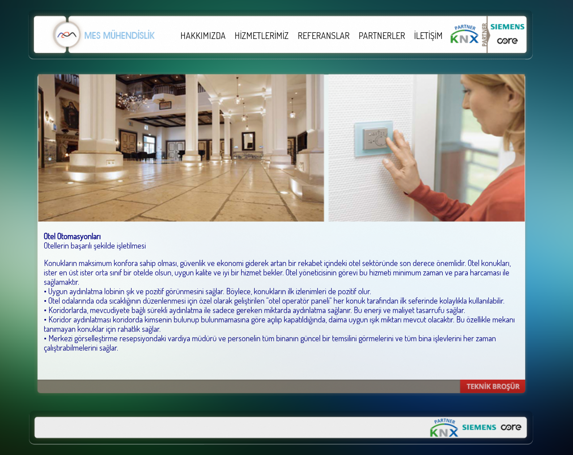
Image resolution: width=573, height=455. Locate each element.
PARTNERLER (382, 35)
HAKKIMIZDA (203, 35)
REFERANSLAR (324, 35)
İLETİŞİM (428, 35)
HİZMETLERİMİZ (262, 35)
